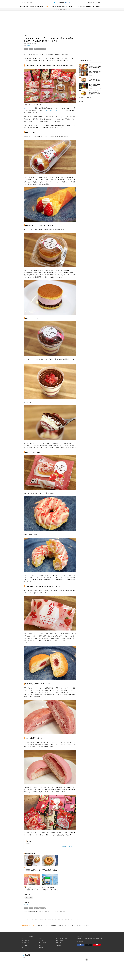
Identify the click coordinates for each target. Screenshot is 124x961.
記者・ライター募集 (60, 943)
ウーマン (42, 6)
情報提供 (40, 945)
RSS (40, 943)
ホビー (63, 6)
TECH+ (27, 6)
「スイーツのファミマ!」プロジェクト (55, 110)
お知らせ (23, 938)
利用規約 (40, 938)
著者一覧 (23, 947)
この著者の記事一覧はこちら (67, 846)
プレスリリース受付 (60, 940)
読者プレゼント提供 (25, 942)
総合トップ (22, 6)
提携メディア (58, 942)
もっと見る (81, 101)
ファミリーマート (29, 108)
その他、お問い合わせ (26, 945)
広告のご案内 (24, 943)
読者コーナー (82, 6)
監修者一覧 (41, 947)
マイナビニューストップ (26, 919)
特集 (67, 6)
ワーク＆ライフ (48, 6)
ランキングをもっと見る (84, 97)
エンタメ (59, 6)
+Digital (32, 6)
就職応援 (54, 6)
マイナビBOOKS (96, 6)
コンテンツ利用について (43, 942)
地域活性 (70, 6)
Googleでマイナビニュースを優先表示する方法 (62, 9)
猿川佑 (28, 45)
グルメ (40, 919)
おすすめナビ (89, 6)
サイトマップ (41, 940)
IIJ (75, 6)
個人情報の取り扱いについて (61, 938)
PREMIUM (37, 6)
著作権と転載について (26, 940)
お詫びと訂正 (58, 945)
